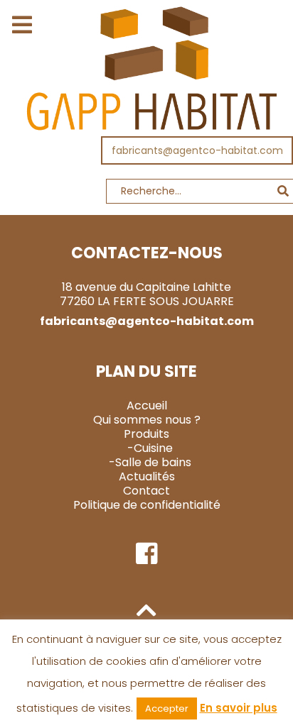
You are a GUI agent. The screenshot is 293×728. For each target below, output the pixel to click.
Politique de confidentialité (146, 505)
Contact (146, 490)
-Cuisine (150, 448)
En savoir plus (238, 707)
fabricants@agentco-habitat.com (197, 150)
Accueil (147, 405)
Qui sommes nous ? (147, 420)
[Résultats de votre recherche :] (146, 195)
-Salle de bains (150, 462)
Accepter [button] (166, 708)
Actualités (147, 476)
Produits (146, 434)
